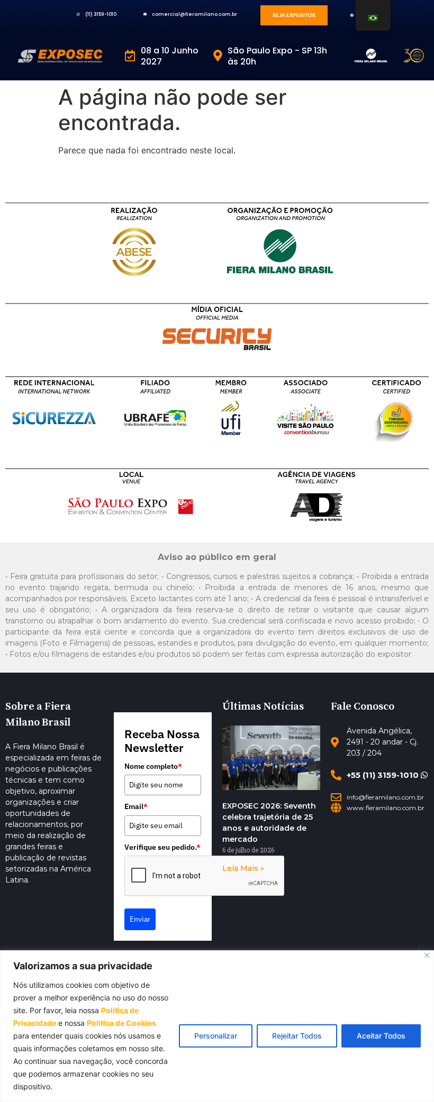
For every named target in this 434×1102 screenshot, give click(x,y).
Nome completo (153, 766)
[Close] (426, 955)
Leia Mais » (243, 868)
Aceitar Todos (381, 1035)
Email (136, 806)
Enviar (140, 919)
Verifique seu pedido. (162, 847)
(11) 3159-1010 (100, 14)
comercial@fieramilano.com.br (194, 14)
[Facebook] (352, 16)
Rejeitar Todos (297, 1035)
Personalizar (215, 1035)
